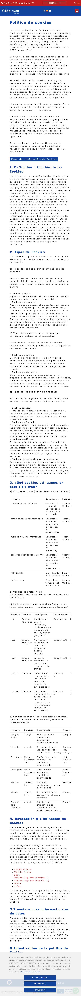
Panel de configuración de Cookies (34, 159)
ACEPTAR (40, 990)
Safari (17, 886)
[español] (47, 10)
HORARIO (54, 3)
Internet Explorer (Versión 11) (31, 878)
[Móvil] (50, 11)
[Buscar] (44, 11)
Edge (17, 875)
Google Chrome (23, 869)
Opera (17, 883)
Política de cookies (30, 972)
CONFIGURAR (40, 977)
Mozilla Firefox (23, 872)
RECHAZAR (40, 984)
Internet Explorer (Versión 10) (31, 880)
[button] (77, 11)
